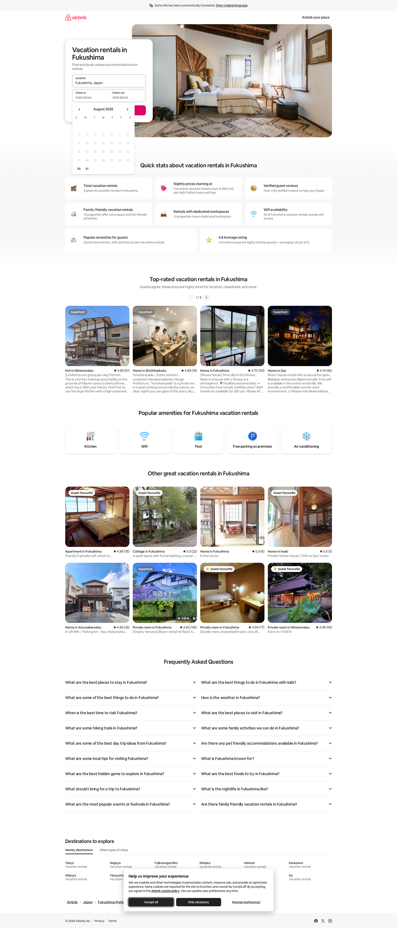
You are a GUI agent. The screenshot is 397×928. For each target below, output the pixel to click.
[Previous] (191, 297)
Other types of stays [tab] (114, 850)
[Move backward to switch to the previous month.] (79, 109)
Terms (112, 921)
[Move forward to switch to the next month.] (127, 109)
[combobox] (109, 82)
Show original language (232, 5)
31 (86, 169)
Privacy (99, 921)
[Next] (206, 297)
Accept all (151, 902)
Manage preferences (246, 902)
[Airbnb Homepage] (75, 17)
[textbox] (90, 97)
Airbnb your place (315, 17)
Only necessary (198, 902)
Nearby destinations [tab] (79, 850)
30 (79, 169)
